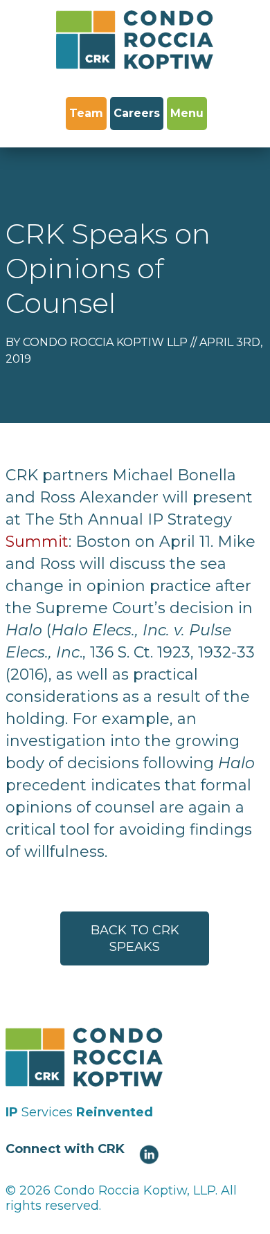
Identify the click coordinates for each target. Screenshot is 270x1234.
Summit (37, 541)
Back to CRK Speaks (135, 938)
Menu (187, 113)
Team (86, 113)
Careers (137, 113)
